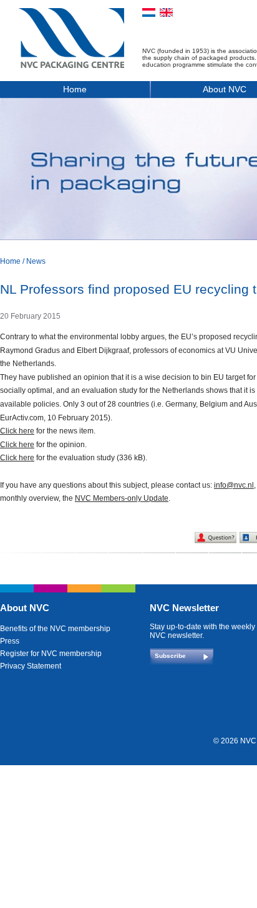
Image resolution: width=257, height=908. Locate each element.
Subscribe (170, 655)
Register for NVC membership (51, 653)
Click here (17, 431)
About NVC (24, 607)
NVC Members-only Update (121, 498)
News (36, 261)
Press (9, 641)
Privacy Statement (30, 666)
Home (75, 89)
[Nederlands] (148, 12)
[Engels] (166, 12)
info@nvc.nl (234, 485)
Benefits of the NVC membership (55, 628)
